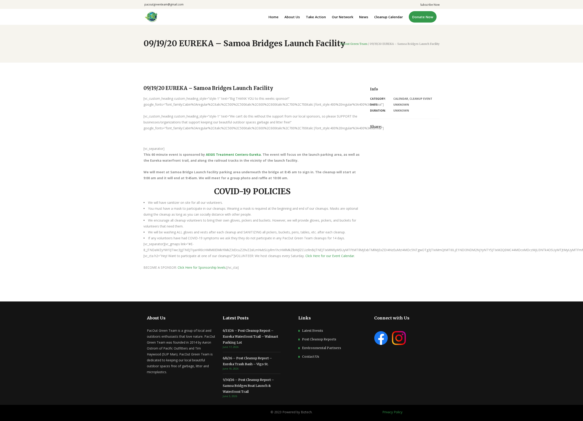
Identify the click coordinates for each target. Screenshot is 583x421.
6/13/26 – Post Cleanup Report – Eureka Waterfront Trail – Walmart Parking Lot (250, 336)
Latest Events (312, 331)
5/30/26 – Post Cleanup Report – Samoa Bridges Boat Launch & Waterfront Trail (248, 386)
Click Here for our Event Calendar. (330, 256)
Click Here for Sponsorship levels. (202, 267)
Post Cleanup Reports (319, 339)
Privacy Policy (392, 412)
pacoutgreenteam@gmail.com (164, 4)
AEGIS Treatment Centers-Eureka (233, 154)
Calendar (400, 99)
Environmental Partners (321, 348)
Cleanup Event (420, 99)
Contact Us (310, 357)
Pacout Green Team (353, 44)
